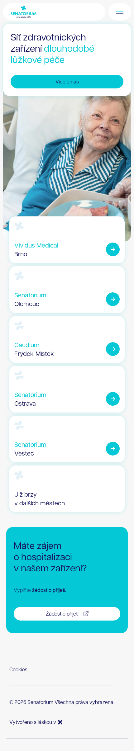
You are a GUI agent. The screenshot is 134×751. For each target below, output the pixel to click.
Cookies (18, 669)
